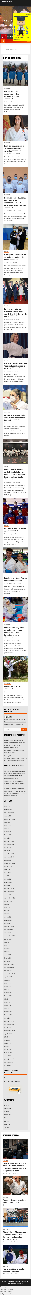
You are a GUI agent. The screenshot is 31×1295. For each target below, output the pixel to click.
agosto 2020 (8, 977)
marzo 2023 (8, 879)
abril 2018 (7, 1046)
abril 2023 (7, 876)
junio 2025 (7, 825)
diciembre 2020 (9, 964)
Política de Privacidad (6, 1289)
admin (16, 101)
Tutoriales (7, 1127)
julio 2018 (7, 1037)
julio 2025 (7, 822)
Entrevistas (7, 1115)
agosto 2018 (8, 1034)
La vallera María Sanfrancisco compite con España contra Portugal (15, 417)
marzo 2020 (8, 993)
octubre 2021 (8, 933)
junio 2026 (7, 806)
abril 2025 (7, 828)
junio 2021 (7, 945)
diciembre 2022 (9, 888)
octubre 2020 (8, 971)
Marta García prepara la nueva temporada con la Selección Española (15, 365)
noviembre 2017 (9, 1062)
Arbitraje (6, 1105)
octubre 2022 (8, 895)
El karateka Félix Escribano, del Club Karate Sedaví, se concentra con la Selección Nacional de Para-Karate (14, 474)
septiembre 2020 (9, 974)
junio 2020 (7, 983)
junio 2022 (7, 907)
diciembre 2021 (9, 926)
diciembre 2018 (9, 1021)
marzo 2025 (8, 832)
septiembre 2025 (9, 819)
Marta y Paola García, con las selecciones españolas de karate (15, 257)
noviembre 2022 (9, 892)
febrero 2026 (8, 809)
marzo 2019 (8, 1012)
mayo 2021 (7, 948)
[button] (7, 41)
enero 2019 (7, 1018)
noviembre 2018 (9, 1024)
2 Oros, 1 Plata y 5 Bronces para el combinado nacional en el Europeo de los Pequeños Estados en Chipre (15, 758)
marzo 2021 (8, 955)
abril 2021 (7, 952)
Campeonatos (7, 88)
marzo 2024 (8, 847)
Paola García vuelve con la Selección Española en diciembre (14, 148)
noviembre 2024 (9, 844)
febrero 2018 (8, 1053)
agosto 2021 (8, 939)
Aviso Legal (3, 1287)
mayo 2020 (7, 986)
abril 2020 (7, 989)
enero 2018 (7, 1056)
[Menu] (7, 41)
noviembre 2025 (9, 813)
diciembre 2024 (9, 841)
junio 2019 (7, 1002)
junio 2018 (7, 1040)
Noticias (6, 251)
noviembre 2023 (9, 857)
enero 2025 (7, 838)
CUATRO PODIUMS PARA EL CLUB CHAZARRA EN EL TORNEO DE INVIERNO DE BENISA (15, 793)
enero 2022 (7, 923)
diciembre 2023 (9, 854)
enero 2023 (7, 885)
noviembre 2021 (9, 929)
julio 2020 (7, 980)
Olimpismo (7, 1124)
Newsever (11, 1284)
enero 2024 (7, 851)
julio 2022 (7, 904)
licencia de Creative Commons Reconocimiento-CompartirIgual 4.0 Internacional (15, 722)
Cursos (6, 1111)
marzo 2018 (8, 1049)
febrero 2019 (8, 1015)
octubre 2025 (8, 816)
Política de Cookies (6, 1291)
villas (5, 791)
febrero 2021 (8, 958)
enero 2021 (7, 961)
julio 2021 (7, 942)
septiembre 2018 (9, 1030)
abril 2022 (7, 914)
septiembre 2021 (9, 936)
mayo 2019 (7, 1005)
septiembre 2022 (9, 898)
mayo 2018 (7, 1043)
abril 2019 (7, 1008)
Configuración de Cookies (7, 1294)
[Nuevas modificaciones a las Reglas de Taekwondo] (15, 1254)
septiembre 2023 (9, 863)
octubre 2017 (8, 1065)
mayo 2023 (7, 873)
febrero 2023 (8, 882)
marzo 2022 (8, 917)
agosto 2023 (8, 866)
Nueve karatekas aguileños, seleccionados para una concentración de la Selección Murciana (14, 632)
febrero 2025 (8, 835)
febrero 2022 (8, 920)
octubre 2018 (8, 1027)
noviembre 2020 (9, 967)
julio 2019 (7, 999)
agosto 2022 (8, 901)
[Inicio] (3, 41)
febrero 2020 (8, 996)
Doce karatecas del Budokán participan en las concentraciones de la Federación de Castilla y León (15, 202)
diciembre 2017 (9, 1059)
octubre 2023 (8, 860)
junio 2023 (7, 869)
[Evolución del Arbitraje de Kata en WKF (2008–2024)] (15, 1185)
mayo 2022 (7, 910)
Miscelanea (7, 1118)
